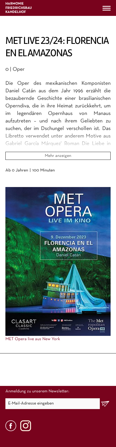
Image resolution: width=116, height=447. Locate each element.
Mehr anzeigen (58, 156)
